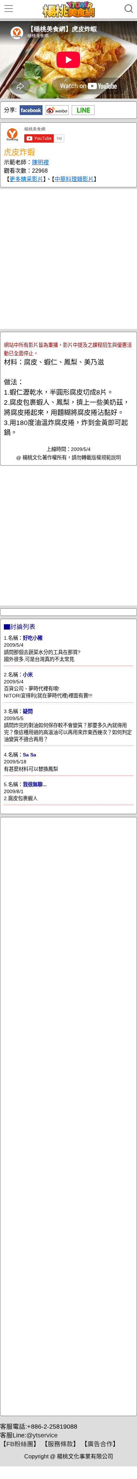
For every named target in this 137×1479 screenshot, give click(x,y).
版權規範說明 (106, 457)
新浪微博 (57, 110)
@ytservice (42, 1435)
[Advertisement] (68, 259)
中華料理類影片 (74, 179)
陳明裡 (40, 162)
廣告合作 (100, 1444)
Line (83, 110)
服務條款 (60, 1444)
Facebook (31, 110)
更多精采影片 (26, 179)
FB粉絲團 (19, 1444)
